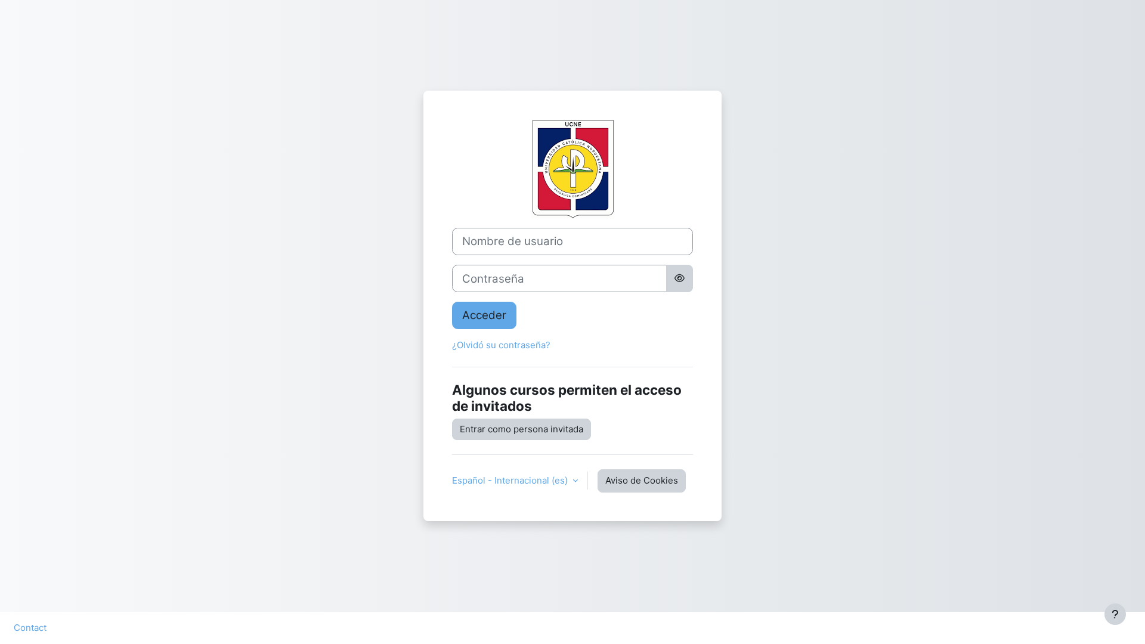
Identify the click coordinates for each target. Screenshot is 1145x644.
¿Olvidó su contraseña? (501, 345)
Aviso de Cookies (641, 480)
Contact (30, 627)
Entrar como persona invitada (521, 429)
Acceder (484, 315)
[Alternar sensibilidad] (679, 278)
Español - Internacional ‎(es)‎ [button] (511, 480)
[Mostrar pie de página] (1115, 614)
